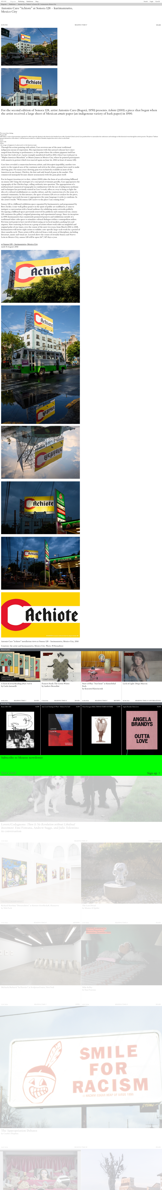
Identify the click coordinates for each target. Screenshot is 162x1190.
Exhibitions (30, 1)
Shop (36, 1)
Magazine (13, 1)
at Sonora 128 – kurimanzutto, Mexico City (19, 244)
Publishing (21, 1)
